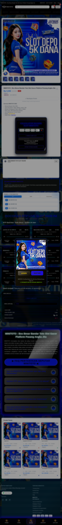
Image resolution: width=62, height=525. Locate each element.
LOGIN (24, 273)
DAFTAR (37, 273)
